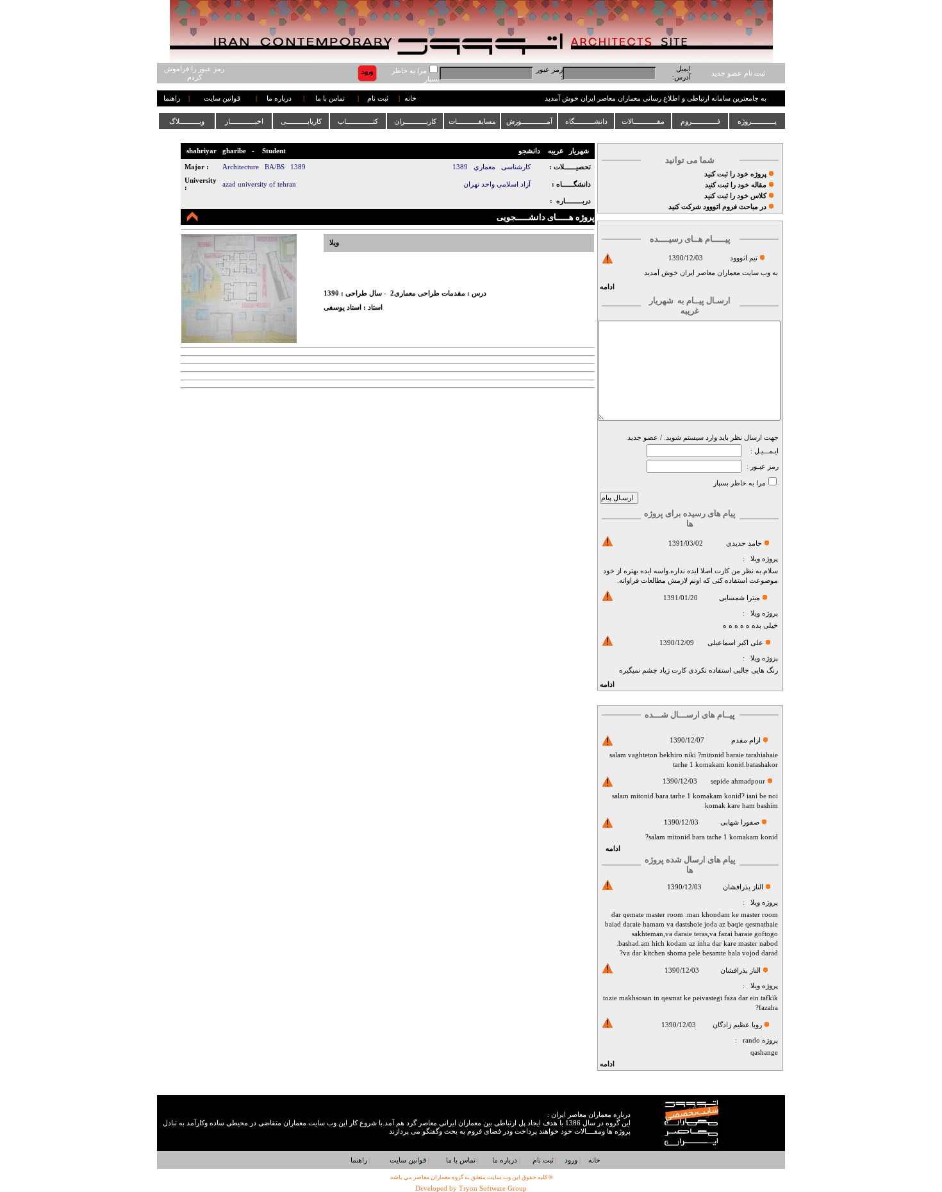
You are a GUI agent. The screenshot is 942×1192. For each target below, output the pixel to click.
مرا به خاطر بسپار (739, 483)
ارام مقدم (746, 740)
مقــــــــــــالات (643, 121)
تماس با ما (330, 98)
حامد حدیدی (744, 543)
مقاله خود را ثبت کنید (735, 185)
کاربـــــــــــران (415, 121)
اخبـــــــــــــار (244, 121)
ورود (571, 1160)
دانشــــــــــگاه (586, 121)
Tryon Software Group (493, 1188)
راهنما (171, 98)
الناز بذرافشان (743, 887)
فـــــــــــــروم (700, 121)
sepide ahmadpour (738, 781)
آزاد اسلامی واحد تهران (497, 184)
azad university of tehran (259, 184)
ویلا (755, 558)
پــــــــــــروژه (757, 121)
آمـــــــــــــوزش (529, 121)
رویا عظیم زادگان (737, 1024)
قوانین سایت (222, 98)
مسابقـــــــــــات (472, 121)
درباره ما (279, 98)
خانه (410, 98)
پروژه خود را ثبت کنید (735, 174)
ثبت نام (377, 98)
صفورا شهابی (739, 822)
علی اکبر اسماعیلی (735, 642)
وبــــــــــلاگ (186, 121)
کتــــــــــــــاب (358, 121)
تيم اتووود (743, 258)
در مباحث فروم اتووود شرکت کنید (717, 206)
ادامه (607, 286)
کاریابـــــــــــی (301, 121)
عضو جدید (642, 437)
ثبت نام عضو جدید (738, 73)
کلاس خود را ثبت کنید (735, 195)
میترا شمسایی (739, 597)
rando (751, 1040)
